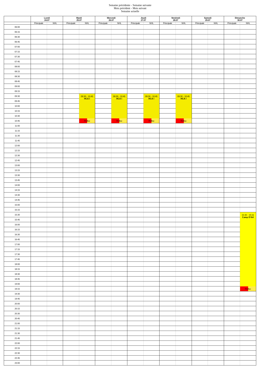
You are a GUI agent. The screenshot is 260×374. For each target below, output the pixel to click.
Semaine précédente (119, 5)
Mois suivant (139, 8)
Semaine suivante (142, 5)
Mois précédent (122, 8)
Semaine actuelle (130, 11)
